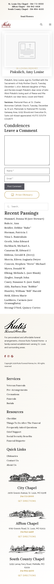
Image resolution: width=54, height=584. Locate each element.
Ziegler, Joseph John (16, 277)
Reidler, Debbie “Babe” (17, 227)
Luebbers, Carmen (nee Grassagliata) (18, 301)
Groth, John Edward (16, 241)
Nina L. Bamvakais (15, 236)
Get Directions (27, 501)
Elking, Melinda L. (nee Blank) (22, 272)
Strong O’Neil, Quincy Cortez (22, 307)
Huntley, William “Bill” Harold (22, 291)
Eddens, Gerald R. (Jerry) (19, 254)
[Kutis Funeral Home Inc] (6, 24)
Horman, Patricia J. (16, 232)
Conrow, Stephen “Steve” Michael (24, 263)
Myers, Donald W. (14, 268)
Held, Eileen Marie (15, 295)
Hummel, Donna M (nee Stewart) (24, 218)
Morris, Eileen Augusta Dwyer (22, 259)
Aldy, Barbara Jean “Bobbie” (21, 286)
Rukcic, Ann (11, 223)
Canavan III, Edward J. (17, 250)
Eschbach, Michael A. (17, 245)
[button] (41, 24)
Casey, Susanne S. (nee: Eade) (22, 282)
